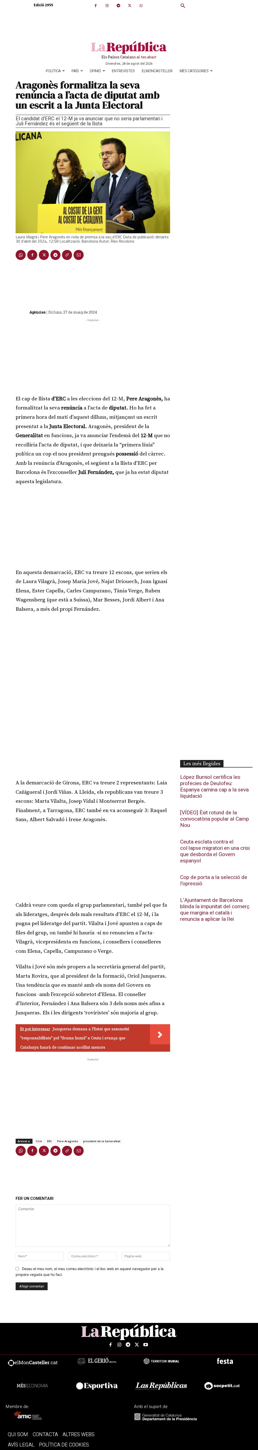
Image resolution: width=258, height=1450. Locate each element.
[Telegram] (118, 5)
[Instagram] (107, 5)
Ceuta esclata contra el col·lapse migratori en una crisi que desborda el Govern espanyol (215, 851)
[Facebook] (95, 5)
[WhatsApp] (141, 5)
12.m (39, 1141)
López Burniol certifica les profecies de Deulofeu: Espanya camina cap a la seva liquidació (214, 786)
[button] (183, 6)
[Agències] (22, 312)
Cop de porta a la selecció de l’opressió (213, 880)
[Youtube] (145, 1345)
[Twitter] (129, 5)
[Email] (79, 255)
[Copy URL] (67, 255)
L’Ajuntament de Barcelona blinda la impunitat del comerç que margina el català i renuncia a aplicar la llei (214, 909)
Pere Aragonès (67, 1141)
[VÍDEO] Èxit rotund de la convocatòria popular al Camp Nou (214, 819)
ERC (49, 1141)
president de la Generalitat (101, 1141)
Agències (37, 312)
